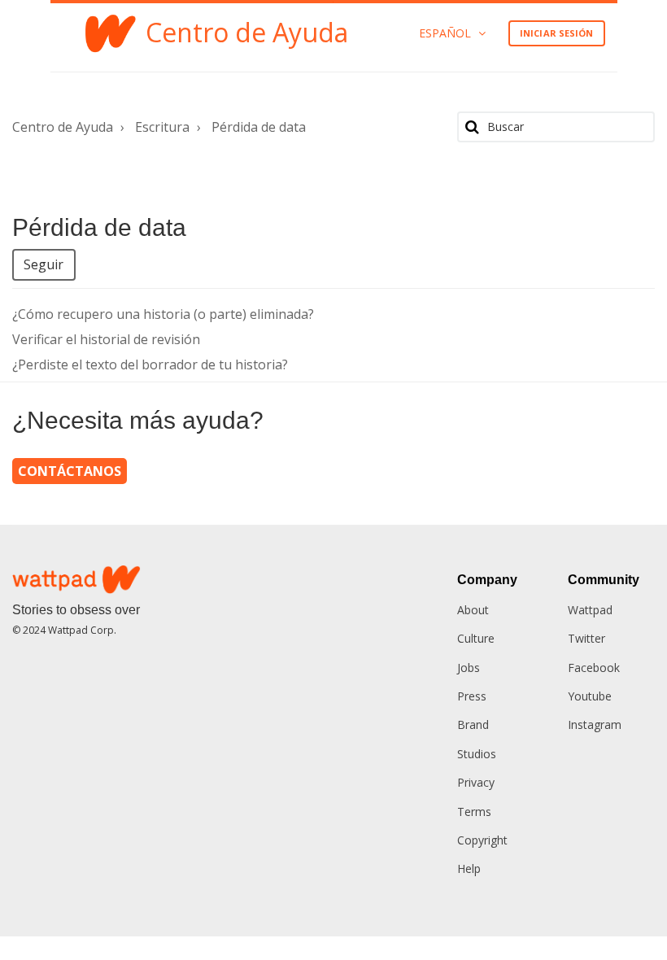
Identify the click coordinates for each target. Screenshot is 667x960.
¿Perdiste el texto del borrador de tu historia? (150, 364)
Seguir (44, 264)
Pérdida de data (258, 127)
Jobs (468, 667)
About (473, 609)
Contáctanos (69, 471)
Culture (476, 638)
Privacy (476, 782)
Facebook (594, 667)
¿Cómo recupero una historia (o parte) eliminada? (163, 314)
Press (471, 696)
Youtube (590, 696)
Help (469, 868)
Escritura (162, 127)
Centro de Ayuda (62, 127)
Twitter (586, 638)
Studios (476, 753)
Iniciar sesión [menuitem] (556, 33)
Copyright (482, 840)
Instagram (594, 724)
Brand (473, 724)
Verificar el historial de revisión (106, 339)
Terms (474, 811)
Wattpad (590, 609)
